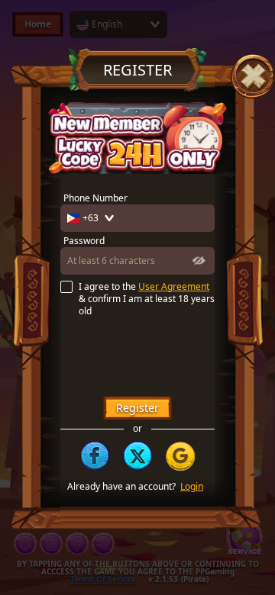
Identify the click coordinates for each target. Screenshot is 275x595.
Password (84, 241)
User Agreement (173, 287)
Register (137, 407)
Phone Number (95, 198)
